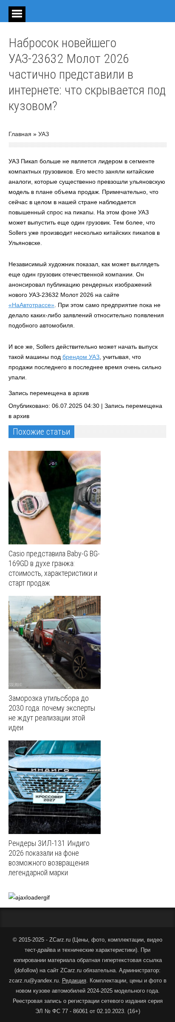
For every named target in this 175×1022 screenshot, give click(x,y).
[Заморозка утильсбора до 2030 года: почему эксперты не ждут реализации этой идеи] (56, 642)
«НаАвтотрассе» (31, 305)
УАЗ (43, 134)
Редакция (74, 980)
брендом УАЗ (80, 356)
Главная (19, 134)
